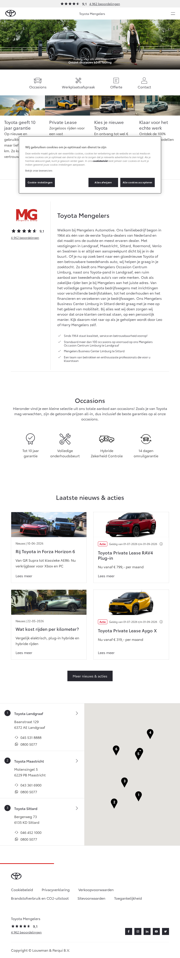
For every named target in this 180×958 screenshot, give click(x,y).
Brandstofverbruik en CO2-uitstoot (40, 898)
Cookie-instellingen (40, 182)
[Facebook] (128, 931)
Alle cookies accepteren (137, 182)
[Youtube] (156, 931)
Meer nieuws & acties (90, 675)
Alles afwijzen (103, 182)
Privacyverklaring (56, 889)
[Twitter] (165, 931)
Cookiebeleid (22, 889)
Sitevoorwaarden (91, 898)
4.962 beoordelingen (104, 4)
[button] (138, 796)
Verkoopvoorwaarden (96, 889)
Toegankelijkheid (128, 898)
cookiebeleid (100, 161)
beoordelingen (25, 238)
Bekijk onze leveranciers (38, 170)
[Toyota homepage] (10, 13)
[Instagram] (137, 931)
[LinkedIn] (147, 931)
